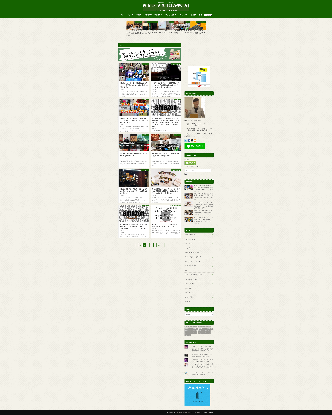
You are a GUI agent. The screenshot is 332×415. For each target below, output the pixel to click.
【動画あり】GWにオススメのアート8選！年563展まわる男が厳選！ (203, 212)
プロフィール (130, 15)
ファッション (189, 283)
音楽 (187, 292)
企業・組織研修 (148, 15)
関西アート (187, 335)
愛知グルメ (194, 330)
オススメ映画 (189, 297)
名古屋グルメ (202, 328)
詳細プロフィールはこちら (192, 137)
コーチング (200, 326)
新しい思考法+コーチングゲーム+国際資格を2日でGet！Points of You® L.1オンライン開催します (203, 220)
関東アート (207, 333)
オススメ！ (194, 326)
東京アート (200, 330)
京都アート (207, 326)
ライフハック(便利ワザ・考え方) (195, 274)
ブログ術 (188, 288)
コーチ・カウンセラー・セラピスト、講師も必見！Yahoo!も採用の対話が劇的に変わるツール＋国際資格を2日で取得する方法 (203, 205)
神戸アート (194, 333)
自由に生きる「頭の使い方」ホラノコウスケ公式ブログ (190, 412)
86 (159, 245)
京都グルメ (187, 328)
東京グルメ (207, 330)
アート (188, 243)
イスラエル (187, 326)
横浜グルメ (187, 333)
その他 (200, 15)
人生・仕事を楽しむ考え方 (193, 257)
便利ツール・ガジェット (192, 252)
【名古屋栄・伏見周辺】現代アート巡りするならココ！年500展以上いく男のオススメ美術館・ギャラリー (203, 196)
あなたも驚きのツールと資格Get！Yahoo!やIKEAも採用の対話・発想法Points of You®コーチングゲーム (203, 188)
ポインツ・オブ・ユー (170, 15)
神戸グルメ (200, 333)
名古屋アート (195, 328)
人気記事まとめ (190, 239)
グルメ (188, 248)
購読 (186, 174)
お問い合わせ (193, 15)
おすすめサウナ (190, 234)
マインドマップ (183, 15)
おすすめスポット (191, 279)
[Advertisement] (199, 53)
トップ (122, 15)
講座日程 (139, 15)
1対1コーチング (158, 15)
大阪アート (209, 328)
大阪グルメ (187, 330)
